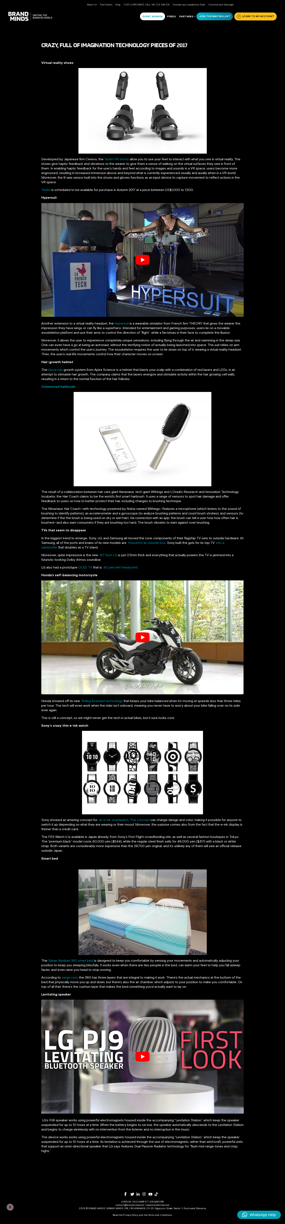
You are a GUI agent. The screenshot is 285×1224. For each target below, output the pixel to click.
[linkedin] (139, 1194)
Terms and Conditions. (160, 1215)
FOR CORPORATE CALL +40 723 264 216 (146, 4)
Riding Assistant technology (102, 701)
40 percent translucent (120, 567)
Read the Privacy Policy (125, 1215)
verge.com (70, 977)
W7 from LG (108, 555)
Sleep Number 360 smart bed (70, 960)
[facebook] (127, 1194)
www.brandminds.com (157, 1205)
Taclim (45, 190)
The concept (140, 820)
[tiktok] (158, 1194)
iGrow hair (55, 369)
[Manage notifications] (10, 1207)
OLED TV (85, 567)
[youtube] (152, 1194)
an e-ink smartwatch (114, 820)
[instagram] (145, 1194)
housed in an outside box (146, 542)
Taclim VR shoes (116, 159)
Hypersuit (122, 323)
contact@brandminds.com (130, 1205)
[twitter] (133, 1194)
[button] (259, 1215)
